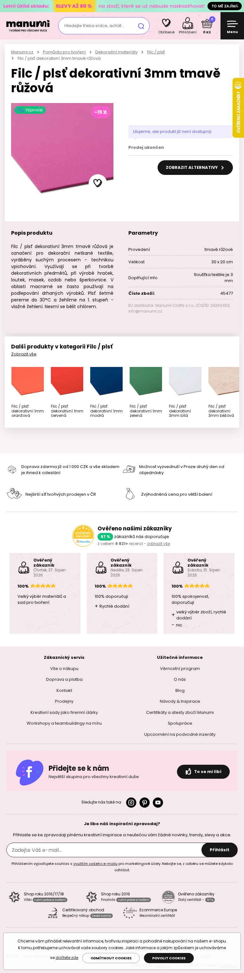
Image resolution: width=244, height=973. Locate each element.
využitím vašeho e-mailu (95, 863)
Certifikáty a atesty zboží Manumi (180, 712)
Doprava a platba (64, 679)
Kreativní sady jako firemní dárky (64, 712)
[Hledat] (141, 25)
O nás (180, 679)
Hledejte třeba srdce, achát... (94, 26)
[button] (98, 183)
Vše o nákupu (64, 668)
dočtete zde (67, 957)
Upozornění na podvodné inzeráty (179, 734)
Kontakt (64, 690)
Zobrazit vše (24, 354)
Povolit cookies (169, 958)
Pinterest (144, 802)
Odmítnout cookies (111, 958)
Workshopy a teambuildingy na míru (64, 723)
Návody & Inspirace (180, 701)
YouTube (158, 802)
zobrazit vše (158, 543)
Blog (180, 690)
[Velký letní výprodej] (122, 6)
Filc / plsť (156, 52)
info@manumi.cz (145, 311)
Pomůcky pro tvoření (64, 52)
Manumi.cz (22, 52)
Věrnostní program (180, 668)
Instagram (131, 802)
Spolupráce (180, 723)
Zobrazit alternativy (192, 167)
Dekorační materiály (116, 52)
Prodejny (64, 701)
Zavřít (237, 6)
